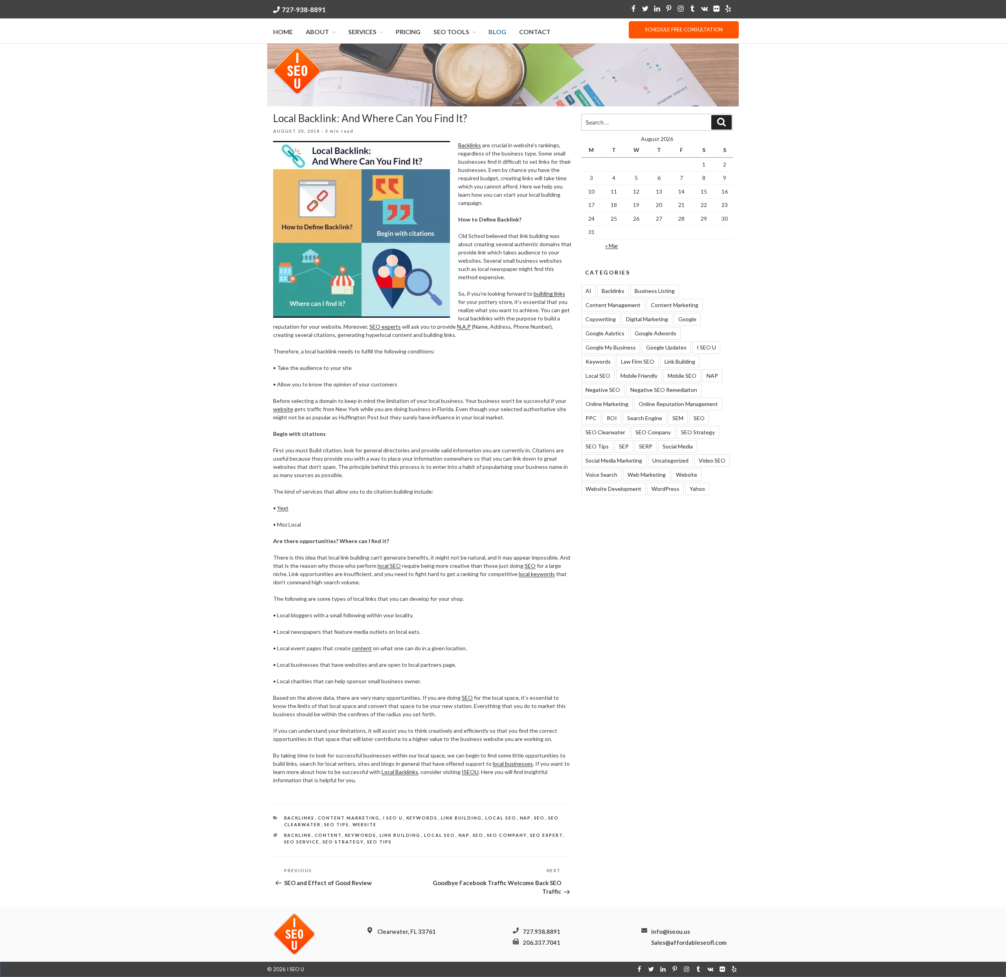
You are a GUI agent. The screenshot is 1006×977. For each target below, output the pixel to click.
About (317, 31)
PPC (591, 418)
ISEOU (470, 771)
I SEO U (393, 817)
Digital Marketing (647, 319)
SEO (530, 565)
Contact (535, 31)
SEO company (507, 835)
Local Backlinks (400, 771)
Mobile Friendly (638, 375)
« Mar (611, 245)
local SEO (389, 565)
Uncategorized (670, 460)
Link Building (461, 817)
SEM (677, 418)
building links (549, 293)
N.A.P (464, 326)
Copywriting (601, 319)
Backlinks (469, 145)
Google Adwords (655, 333)
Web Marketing (647, 474)
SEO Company (653, 432)
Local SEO (501, 817)
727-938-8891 (304, 9)
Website (364, 824)
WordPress (665, 488)
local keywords (537, 574)
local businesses (513, 763)
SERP (645, 446)
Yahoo (697, 488)
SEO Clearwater (605, 432)
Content (328, 835)
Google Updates (666, 347)
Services (362, 31)
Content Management (613, 305)
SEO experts (385, 326)
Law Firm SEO (637, 361)
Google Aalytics (605, 333)
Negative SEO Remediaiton (663, 389)
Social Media (678, 446)
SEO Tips (336, 824)
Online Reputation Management (678, 404)
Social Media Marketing (614, 460)
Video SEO (712, 460)
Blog (497, 31)
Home (283, 31)
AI (588, 290)
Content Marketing (349, 817)
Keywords (422, 817)
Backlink (298, 835)
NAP (525, 817)
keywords (360, 835)
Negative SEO (603, 389)
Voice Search (601, 474)
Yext (282, 508)
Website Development (613, 488)
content (362, 648)
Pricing (408, 31)
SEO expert (546, 835)
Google (687, 319)
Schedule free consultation (684, 29)
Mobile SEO (682, 375)
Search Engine (644, 418)
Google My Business (611, 347)
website (283, 409)
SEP (624, 446)
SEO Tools (451, 31)
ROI (612, 418)
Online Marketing (607, 404)
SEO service (301, 841)
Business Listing (655, 290)
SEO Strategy (343, 841)
